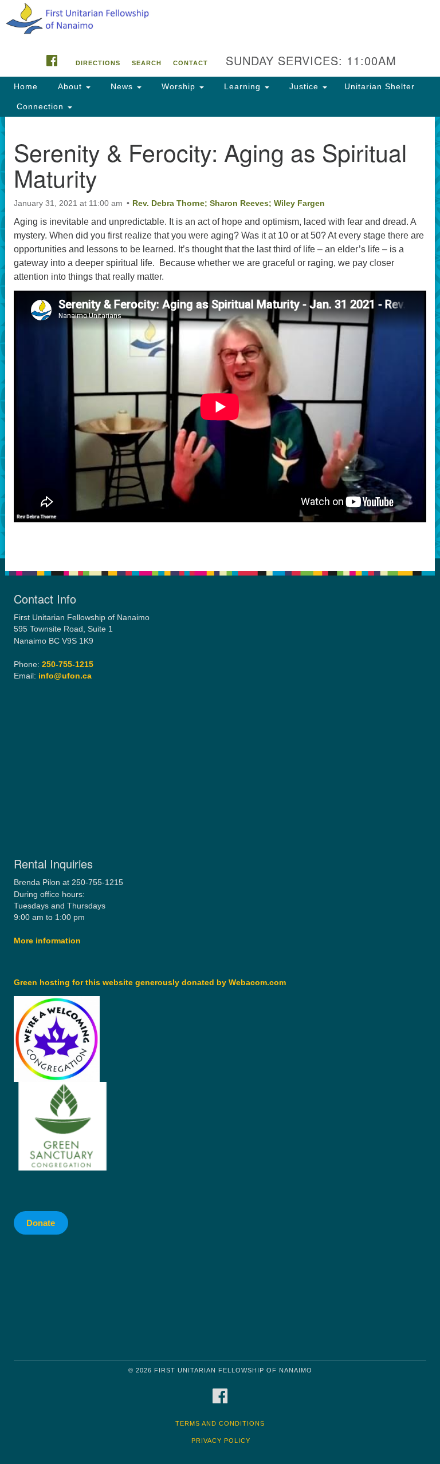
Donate (40, 1223)
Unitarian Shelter (379, 86)
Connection (40, 106)
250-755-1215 (67, 664)
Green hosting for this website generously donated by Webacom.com (150, 982)
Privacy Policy (220, 1440)
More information (47, 941)
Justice (303, 86)
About (70, 86)
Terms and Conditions (220, 1423)
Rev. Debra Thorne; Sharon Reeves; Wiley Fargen (228, 203)
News (122, 86)
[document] (220, 337)
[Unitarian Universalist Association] (110, 1298)
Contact (190, 62)
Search (147, 62)
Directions (98, 62)
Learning (242, 86)
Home (26, 86)
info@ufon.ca (65, 676)
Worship (178, 86)
